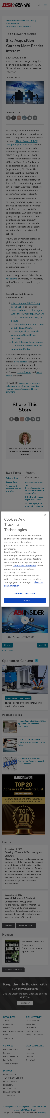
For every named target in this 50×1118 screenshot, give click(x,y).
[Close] (45, 515)
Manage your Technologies (25, 593)
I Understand (25, 600)
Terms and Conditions (24, 565)
